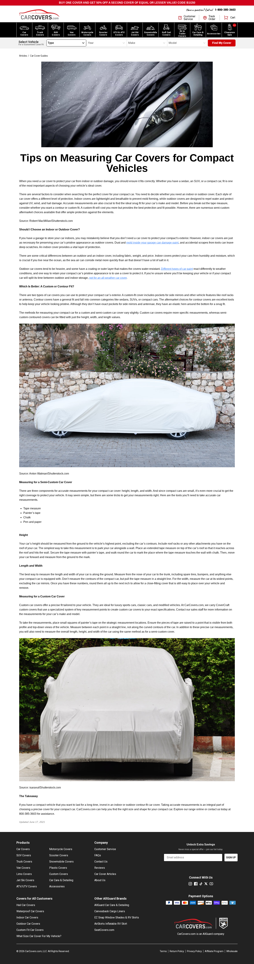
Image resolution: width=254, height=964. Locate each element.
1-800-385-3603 (225, 9)
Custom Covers (58, 874)
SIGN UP (231, 857)
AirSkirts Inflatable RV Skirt (110, 923)
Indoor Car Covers (27, 917)
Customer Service (105, 849)
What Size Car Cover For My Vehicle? (38, 936)
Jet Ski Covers (25, 880)
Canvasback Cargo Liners (109, 911)
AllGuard (208, 934)
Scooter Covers (58, 855)
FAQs (97, 855)
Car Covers (23, 849)
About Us (99, 880)
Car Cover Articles (105, 874)
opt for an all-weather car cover (108, 277)
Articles (23, 55)
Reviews (99, 867)
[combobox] (47, 43)
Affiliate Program (214, 951)
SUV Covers (23, 855)
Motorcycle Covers (60, 849)
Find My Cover (221, 43)
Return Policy (177, 951)
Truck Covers (24, 861)
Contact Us (100, 861)
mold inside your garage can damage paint (152, 242)
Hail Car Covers (25, 905)
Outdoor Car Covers (28, 923)
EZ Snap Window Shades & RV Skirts (116, 917)
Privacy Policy (194, 951)
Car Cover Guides (39, 55)
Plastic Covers (58, 867)
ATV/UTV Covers (26, 886)
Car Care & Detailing (61, 880)
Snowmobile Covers (61, 861)
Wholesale (232, 951)
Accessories (57, 886)
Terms (163, 951)
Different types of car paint (177, 268)
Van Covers (23, 867)
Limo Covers (24, 874)
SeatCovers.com (104, 930)
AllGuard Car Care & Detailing (111, 905)
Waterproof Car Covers (30, 911)
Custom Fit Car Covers (30, 930)
